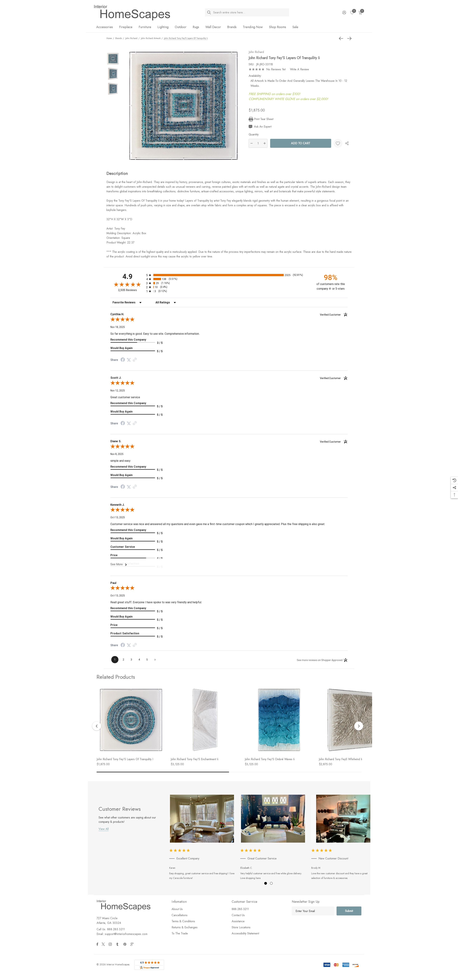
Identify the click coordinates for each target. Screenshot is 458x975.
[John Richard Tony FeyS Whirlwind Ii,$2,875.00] (353, 720)
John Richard (256, 52)
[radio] (229, 275)
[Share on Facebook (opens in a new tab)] (123, 360)
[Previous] (342, 38)
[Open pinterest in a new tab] (125, 944)
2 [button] (271, 883)
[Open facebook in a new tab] (97, 944)
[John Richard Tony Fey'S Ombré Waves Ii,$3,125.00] (279, 720)
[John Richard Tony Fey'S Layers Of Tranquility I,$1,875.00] (131, 720)
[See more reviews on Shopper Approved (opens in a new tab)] (135, 360)
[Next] (348, 38)
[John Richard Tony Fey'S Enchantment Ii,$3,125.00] (205, 720)
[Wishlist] (337, 143)
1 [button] (265, 883)
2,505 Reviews (127, 290)
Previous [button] (96, 726)
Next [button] (358, 726)
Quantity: (254, 134)
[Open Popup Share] (346, 143)
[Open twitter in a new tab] (104, 944)
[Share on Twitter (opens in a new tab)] (129, 360)
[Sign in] (344, 12)
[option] (202, 838)
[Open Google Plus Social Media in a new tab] (132, 944)
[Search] (209, 12)
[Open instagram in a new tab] (111, 944)
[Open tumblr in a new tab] (118, 944)
